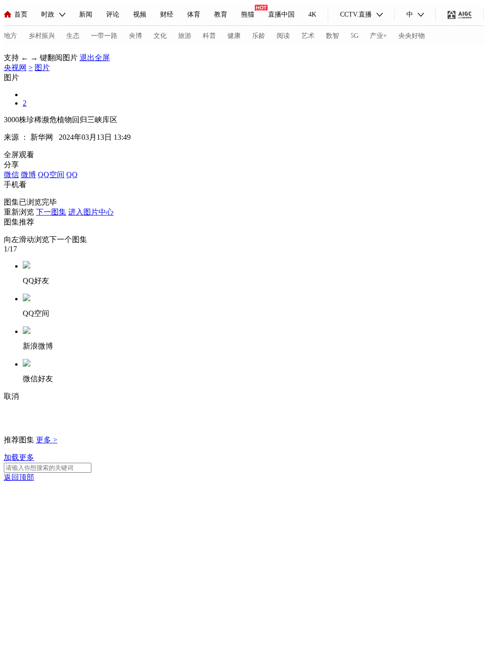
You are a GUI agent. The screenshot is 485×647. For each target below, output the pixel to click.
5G (354, 35)
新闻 (85, 14)
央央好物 (411, 35)
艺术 (307, 35)
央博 (135, 35)
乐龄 (258, 35)
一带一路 (104, 35)
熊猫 (247, 14)
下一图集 (51, 212)
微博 (28, 175)
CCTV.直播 (356, 14)
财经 (166, 14)
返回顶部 (19, 477)
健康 (234, 35)
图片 (42, 67)
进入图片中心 (91, 212)
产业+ (378, 35)
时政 (47, 14)
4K (312, 14)
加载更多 (19, 457)
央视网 (15, 67)
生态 (73, 35)
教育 (220, 14)
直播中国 (281, 14)
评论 (112, 14)
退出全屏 (95, 58)
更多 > (46, 440)
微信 (11, 175)
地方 (10, 35)
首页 (20, 14)
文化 (160, 35)
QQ (72, 175)
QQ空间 (51, 175)
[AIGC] (460, 14)
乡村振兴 (41, 35)
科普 (209, 35)
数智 (332, 35)
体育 (193, 14)
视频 (139, 14)
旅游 (184, 35)
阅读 (283, 35)
